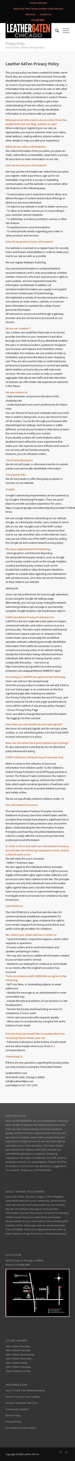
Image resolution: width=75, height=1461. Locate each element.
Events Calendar (38, 2)
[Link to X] (66, 1452)
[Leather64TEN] (31, 30)
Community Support (17, 1409)
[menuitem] (38, 3)
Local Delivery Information (21, 1428)
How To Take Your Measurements (25, 1390)
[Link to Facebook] (61, 1452)
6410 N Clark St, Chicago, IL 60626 (24, 1260)
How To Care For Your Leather (23, 1396)
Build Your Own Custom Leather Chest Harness (38, 8)
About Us (30, 14)
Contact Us (45, 14)
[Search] (55, 30)
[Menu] (64, 30)
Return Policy (13, 1415)
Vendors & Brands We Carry (22, 1403)
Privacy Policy (15, 43)
